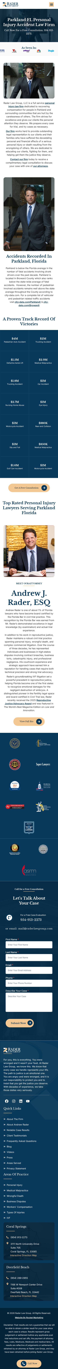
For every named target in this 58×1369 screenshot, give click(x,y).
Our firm (10, 131)
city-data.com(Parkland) (28, 302)
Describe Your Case (17, 991)
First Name (12, 939)
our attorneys (40, 166)
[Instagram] (14, 1101)
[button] (51, 4)
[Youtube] (28, 1101)
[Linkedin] (21, 1101)
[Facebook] (7, 1101)
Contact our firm (19, 159)
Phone (10, 978)
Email (9, 965)
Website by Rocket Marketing (29, 1317)
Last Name (12, 952)
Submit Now (18, 1023)
